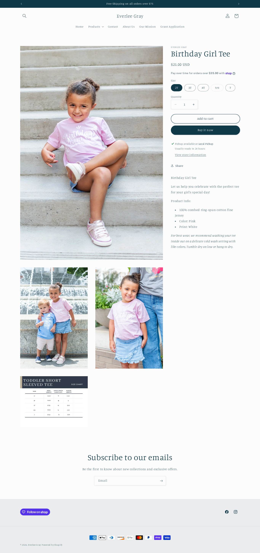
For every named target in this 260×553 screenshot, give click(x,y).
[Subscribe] (161, 480)
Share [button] (179, 165)
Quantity (176, 96)
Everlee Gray (34, 545)
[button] (24, 16)
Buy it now (205, 130)
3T (189, 87)
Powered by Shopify (52, 545)
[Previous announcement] (21, 4)
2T (176, 87)
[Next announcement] (238, 4)
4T (203, 87)
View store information (190, 154)
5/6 (219, 88)
